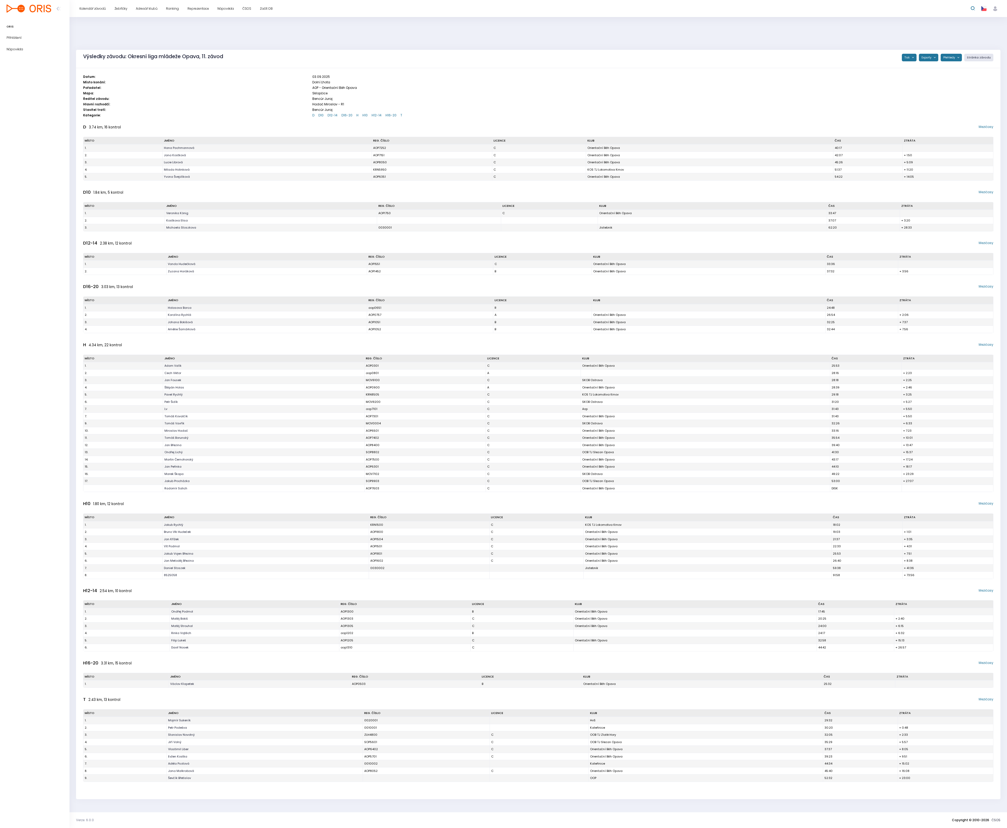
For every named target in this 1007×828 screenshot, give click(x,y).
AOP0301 (372, 366)
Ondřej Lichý (173, 452)
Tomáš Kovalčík (176, 416)
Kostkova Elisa (177, 220)
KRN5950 (380, 169)
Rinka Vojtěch (181, 633)
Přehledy (949, 57)
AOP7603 (372, 488)
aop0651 (374, 308)
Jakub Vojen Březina (178, 553)
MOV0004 (373, 423)
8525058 (170, 575)
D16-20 (346, 115)
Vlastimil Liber (178, 749)
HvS (593, 720)
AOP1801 (376, 553)
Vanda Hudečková (181, 264)
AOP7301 (372, 416)
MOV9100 (373, 380)
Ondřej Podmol (182, 611)
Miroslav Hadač (176, 431)
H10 (365, 115)
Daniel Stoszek (174, 568)
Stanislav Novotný (181, 735)
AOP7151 (378, 155)
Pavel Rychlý (173, 394)
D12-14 (333, 115)
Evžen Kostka (177, 756)
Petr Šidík (171, 402)
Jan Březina (172, 445)
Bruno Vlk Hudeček (177, 532)
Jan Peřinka (172, 466)
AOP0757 (374, 315)
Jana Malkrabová (181, 771)
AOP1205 (347, 640)
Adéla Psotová (178, 763)
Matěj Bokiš (179, 618)
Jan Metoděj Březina (179, 561)
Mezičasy (986, 127)
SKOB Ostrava (592, 380)
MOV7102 (372, 474)
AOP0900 (373, 387)
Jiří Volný (174, 742)
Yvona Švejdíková (177, 177)
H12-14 (377, 115)
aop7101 (371, 409)
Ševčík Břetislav (179, 778)
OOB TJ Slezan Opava (598, 452)
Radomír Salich (175, 488)
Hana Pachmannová (179, 148)
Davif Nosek (180, 647)
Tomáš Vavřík (174, 423)
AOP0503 (359, 684)
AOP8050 (380, 162)
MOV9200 (373, 402)
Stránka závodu (979, 57)
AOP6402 (371, 749)
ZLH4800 (370, 735)
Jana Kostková (175, 155)
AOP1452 (374, 271)
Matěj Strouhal (182, 626)
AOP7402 (372, 438)
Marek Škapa (174, 474)
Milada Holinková (177, 169)
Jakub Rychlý (173, 525)
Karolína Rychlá (179, 315)
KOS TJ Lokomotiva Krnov (605, 169)
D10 (321, 115)
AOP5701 (370, 756)
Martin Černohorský (178, 459)
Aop (585, 409)
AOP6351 (379, 177)
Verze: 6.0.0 (85, 820)
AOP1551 (374, 264)
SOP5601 (370, 742)
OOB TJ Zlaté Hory (603, 735)
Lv (165, 409)
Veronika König (177, 213)
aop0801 (372, 373)
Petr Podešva (177, 728)
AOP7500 (372, 459)
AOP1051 (374, 322)
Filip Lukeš (178, 640)
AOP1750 (384, 213)
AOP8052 (371, 771)
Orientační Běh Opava (603, 148)
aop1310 (346, 647)
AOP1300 (347, 611)
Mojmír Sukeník (179, 720)
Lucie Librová (173, 162)
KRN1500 (376, 525)
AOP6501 (372, 431)
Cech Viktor (172, 373)
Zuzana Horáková (181, 271)
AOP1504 (376, 539)
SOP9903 (372, 481)
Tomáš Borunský (176, 438)
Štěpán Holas (174, 387)
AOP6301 (372, 466)
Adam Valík (172, 366)
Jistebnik (605, 227)
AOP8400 (372, 445)
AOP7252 (379, 148)
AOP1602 (376, 561)
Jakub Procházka (177, 481)
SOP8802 (372, 452)
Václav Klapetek (182, 684)
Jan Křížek (171, 539)
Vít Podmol (172, 546)
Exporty (927, 57)
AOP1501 (376, 546)
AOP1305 (347, 626)
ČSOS (996, 820)
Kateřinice (597, 728)
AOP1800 (376, 532)
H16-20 (391, 115)
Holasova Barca (179, 308)
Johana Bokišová (180, 322)
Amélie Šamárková (181, 329)
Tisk (907, 57)
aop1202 (347, 633)
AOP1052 (374, 329)
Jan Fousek (172, 380)
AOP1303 (347, 618)
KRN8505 (372, 394)
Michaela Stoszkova (181, 227)
